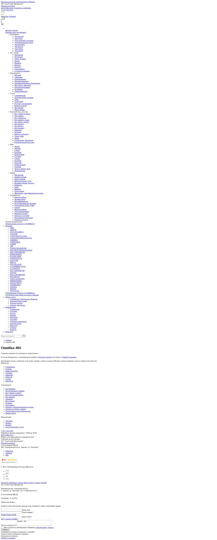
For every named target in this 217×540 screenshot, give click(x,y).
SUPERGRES (15, 285)
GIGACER (14, 260)
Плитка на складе (21, 220)
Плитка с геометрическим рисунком (19, 407)
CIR (11, 246)
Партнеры (14, 317)
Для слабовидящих (21, 212)
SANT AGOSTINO (17, 279)
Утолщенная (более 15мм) (24, 205)
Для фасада (18, 47)
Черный (17, 148)
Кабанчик (18, 185)
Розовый (17, 167)
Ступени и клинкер (22, 71)
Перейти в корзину (8, 538)
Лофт (16, 100)
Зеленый (17, 161)
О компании (14, 309)
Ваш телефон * (28, 512)
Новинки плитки (21, 214)
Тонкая (17, 207)
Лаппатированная (21, 81)
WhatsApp (5, 16)
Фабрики (8, 226)
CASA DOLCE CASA (18, 236)
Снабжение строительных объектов (24, 299)
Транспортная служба (18, 301)
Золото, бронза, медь (22, 169)
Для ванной (19, 36)
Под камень (19, 116)
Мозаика (17, 63)
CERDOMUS (15, 242)
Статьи (8, 379)
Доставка (13, 311)
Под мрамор (10, 397)
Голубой (17, 157)
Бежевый (17, 152)
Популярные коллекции (23, 218)
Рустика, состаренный (23, 104)
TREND (13, 289)
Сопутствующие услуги (14, 427)
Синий (17, 159)
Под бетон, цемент (21, 122)
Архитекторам (15, 324)
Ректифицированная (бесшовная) (27, 83)
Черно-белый (19, 110)
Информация (10, 307)
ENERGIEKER (16, 254)
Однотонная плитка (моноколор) (18, 411)
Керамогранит (19, 199)
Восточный (18, 108)
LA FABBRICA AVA (18, 267)
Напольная (18, 55)
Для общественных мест (23, 43)
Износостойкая (20, 197)
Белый (16, 146)
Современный (19, 95)
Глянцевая (18, 77)
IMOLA (13, 262)
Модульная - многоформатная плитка (28, 193)
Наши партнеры (11, 371)
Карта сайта (28, 483)
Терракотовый (19, 165)
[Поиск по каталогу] (24, 336)
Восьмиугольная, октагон (24, 183)
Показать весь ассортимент (15, 32)
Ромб (16, 187)
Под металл (18, 126)
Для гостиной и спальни (23, 41)
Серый (17, 150)
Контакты (9, 332)
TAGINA (13, 287)
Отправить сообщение (22, 8)
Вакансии (14, 326)
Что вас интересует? (9, 525)
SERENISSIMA (16, 281)
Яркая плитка (10, 413)
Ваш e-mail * (27, 517)
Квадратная (18, 175)
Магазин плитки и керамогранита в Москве (18, 2)
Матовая (17, 75)
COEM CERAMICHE (18, 248)
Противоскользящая (22, 87)
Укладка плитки (16, 303)
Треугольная (19, 191)
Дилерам (13, 319)
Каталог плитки (11, 30)
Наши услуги (10, 297)
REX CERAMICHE (17, 275)
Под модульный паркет (14, 395)
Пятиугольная (19, 179)
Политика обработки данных (12, 483)
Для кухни (18, 38)
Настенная (18, 57)
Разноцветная (19, 171)
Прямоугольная (20, 177)
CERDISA (14, 240)
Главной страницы (69, 357)
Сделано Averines (40, 483)
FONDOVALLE (16, 258)
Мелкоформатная (21, 201)
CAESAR (13, 234)
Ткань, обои (19, 136)
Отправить (5, 530)
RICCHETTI (15, 277)
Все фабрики (10, 389)
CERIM (13, 244)
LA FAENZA (15, 269)
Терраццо (18, 130)
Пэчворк (17, 132)
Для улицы (18, 49)
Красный (17, 163)
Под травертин (20, 118)
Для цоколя (18, 51)
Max (7, 455)
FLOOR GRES (15, 256)
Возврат (13, 315)
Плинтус (17, 67)
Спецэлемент (19, 69)
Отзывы (13, 328)
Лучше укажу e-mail (8, 515)
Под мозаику (19, 128)
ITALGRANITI (16, 264)
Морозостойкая (20, 210)
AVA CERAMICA (17, 232)
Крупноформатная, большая (25, 203)
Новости (13, 330)
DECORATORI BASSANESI (21, 250)
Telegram (12, 16)
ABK (12, 228)
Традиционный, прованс (24, 98)
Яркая (16, 138)
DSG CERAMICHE (17, 252)
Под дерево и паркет (22, 114)
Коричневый (19, 155)
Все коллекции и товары (14, 391)
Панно (17, 61)
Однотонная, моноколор (23, 140)
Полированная (20, 79)
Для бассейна (19, 45)
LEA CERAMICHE (17, 271)
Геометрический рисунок (24, 142)
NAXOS (13, 273)
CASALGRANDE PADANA (21, 238)
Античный (18, 102)
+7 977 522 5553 (7, 10)
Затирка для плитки (17, 305)
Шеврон (17, 189)
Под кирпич (19, 124)
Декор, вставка (20, 59)
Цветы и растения (21, 134)
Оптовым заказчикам (18, 321)
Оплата (13, 313)
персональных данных (45, 527)
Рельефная (18, 89)
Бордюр (17, 65)
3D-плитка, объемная (22, 85)
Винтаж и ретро (20, 106)
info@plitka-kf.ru (7, 8)
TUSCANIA (14, 291)
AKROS (13, 230)
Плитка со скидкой (21, 216)
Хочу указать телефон (9, 519)
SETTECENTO (16, 283)
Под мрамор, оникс (21, 120)
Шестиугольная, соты (22, 181)
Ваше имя (26, 510)
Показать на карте (8, 6)
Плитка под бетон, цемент (15, 409)
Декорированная (20, 91)
